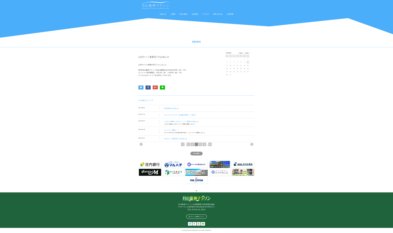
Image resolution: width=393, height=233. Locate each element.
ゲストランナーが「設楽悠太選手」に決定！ (180, 115)
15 (210, 144)
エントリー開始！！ (171, 130)
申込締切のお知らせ (171, 108)
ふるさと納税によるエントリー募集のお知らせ (181, 121)
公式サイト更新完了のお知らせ (175, 139)
